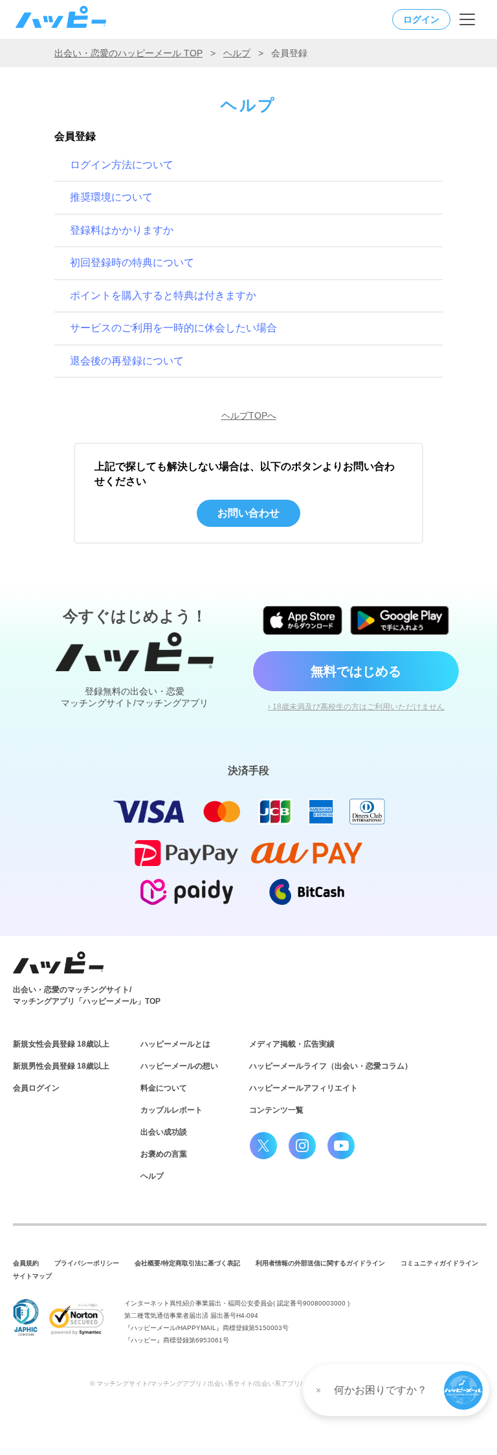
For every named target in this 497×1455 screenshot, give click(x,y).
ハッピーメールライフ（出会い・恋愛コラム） (330, 1066)
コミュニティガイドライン (439, 1263)
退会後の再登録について (127, 360)
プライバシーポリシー (86, 1263)
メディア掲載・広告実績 (292, 1044)
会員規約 (26, 1263)
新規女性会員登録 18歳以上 (61, 1044)
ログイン (421, 19)
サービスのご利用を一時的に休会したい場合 (173, 327)
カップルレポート (171, 1110)
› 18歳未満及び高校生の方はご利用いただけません (356, 706)
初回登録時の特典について (132, 262)
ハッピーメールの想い (179, 1066)
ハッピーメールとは (175, 1044)
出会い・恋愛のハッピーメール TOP (128, 53)
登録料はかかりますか (121, 230)
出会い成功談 (163, 1132)
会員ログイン (36, 1088)
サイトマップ (32, 1276)
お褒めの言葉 (163, 1154)
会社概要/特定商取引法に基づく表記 (187, 1263)
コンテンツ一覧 (276, 1110)
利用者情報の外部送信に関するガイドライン (320, 1263)
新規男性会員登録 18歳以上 (61, 1066)
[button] (463, 1390)
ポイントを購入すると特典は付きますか (163, 295)
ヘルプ (236, 53)
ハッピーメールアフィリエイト (303, 1088)
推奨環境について (111, 197)
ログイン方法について (121, 164)
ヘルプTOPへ (248, 415)
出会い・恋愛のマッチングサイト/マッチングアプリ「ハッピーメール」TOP (86, 995)
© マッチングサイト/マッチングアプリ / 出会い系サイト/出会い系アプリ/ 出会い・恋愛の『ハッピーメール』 (249, 1383)
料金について (163, 1088)
